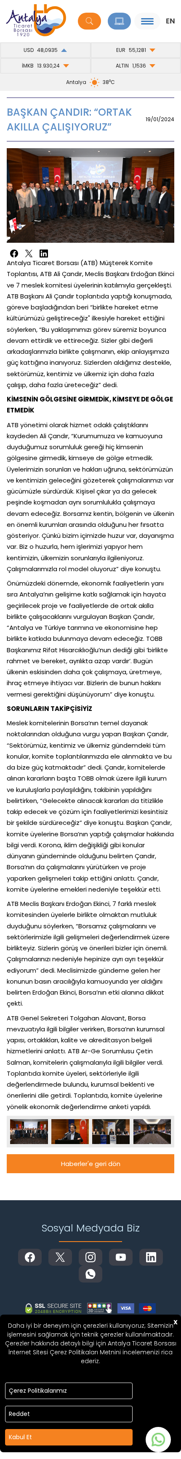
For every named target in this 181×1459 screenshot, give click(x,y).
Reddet (19, 1414)
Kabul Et (20, 1437)
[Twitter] (29, 253)
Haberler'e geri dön (90, 1163)
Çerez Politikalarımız (38, 1390)
